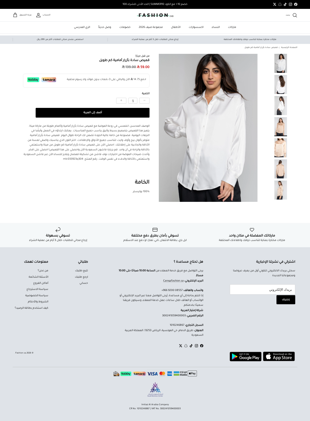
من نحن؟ (43, 270)
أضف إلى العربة (93, 112)
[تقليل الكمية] (144, 101)
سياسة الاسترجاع (37, 289)
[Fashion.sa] (155, 15)
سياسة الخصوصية (36, 295)
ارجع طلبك (81, 277)
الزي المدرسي (82, 27)
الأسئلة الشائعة (38, 277)
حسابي (84, 283)
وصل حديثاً (104, 27)
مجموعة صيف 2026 (151, 27)
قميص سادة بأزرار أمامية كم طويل (261, 47)
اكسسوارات (196, 27)
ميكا (138, 56)
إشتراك (286, 300)
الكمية (146, 93)
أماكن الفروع (40, 283)
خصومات (125, 27)
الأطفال (176, 27)
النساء (216, 27)
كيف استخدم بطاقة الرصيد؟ (31, 308)
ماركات (232, 27)
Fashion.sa (20, 353)
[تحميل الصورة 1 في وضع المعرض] (208, 128)
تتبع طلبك (81, 270)
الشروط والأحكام (38, 301)
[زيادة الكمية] (121, 101)
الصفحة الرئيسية (289, 47)
